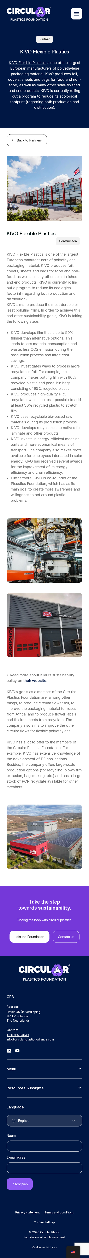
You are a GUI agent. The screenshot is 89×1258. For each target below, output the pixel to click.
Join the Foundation (29, 937)
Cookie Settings (44, 1222)
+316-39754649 (18, 1035)
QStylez (51, 1247)
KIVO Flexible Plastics (27, 62)
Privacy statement (27, 1212)
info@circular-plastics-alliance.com (30, 1039)
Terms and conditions (59, 1212)
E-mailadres (16, 1157)
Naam (11, 1135)
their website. (35, 680)
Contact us (66, 937)
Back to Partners (29, 140)
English (23, 1121)
